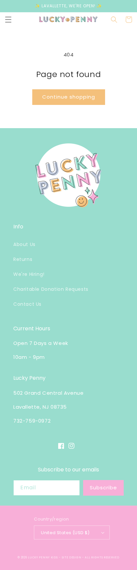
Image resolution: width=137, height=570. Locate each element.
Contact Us (27, 304)
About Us (24, 244)
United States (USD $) (65, 532)
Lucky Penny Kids (43, 557)
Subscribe (103, 487)
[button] (8, 19)
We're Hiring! (29, 274)
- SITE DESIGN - (72, 557)
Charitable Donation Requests (50, 289)
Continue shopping (68, 96)
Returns (22, 259)
